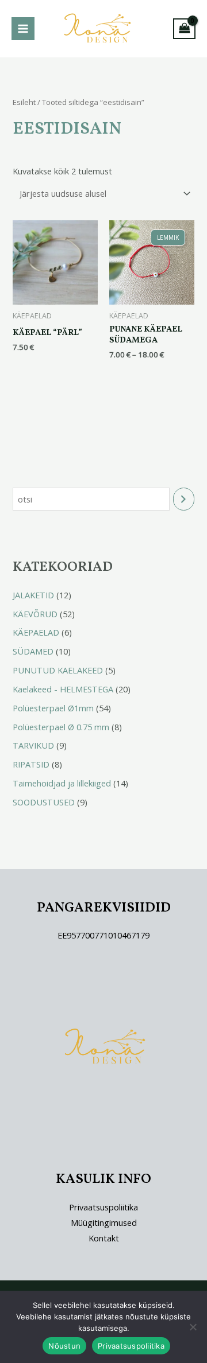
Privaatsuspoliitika (103, 1207)
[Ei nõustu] (192, 1327)
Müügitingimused (104, 1222)
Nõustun (64, 1345)
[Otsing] (183, 499)
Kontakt (104, 1238)
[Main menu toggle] (23, 28)
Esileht (24, 102)
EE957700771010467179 (103, 935)
